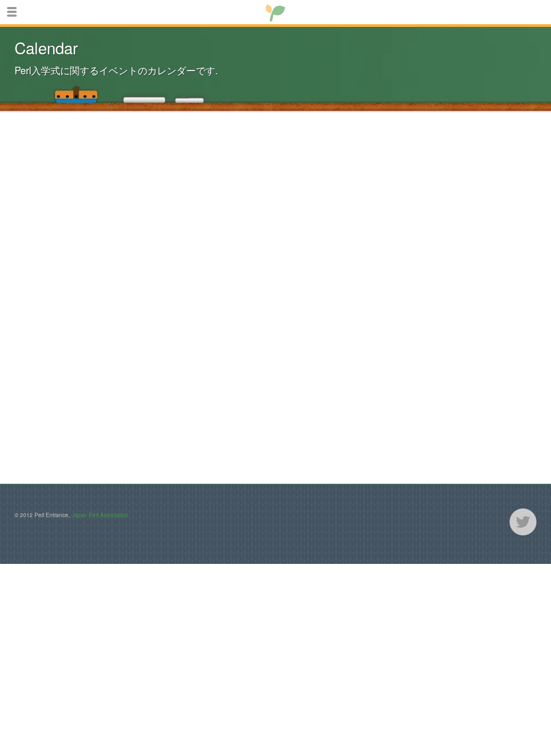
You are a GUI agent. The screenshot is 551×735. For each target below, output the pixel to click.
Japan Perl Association (100, 515)
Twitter (523, 521)
